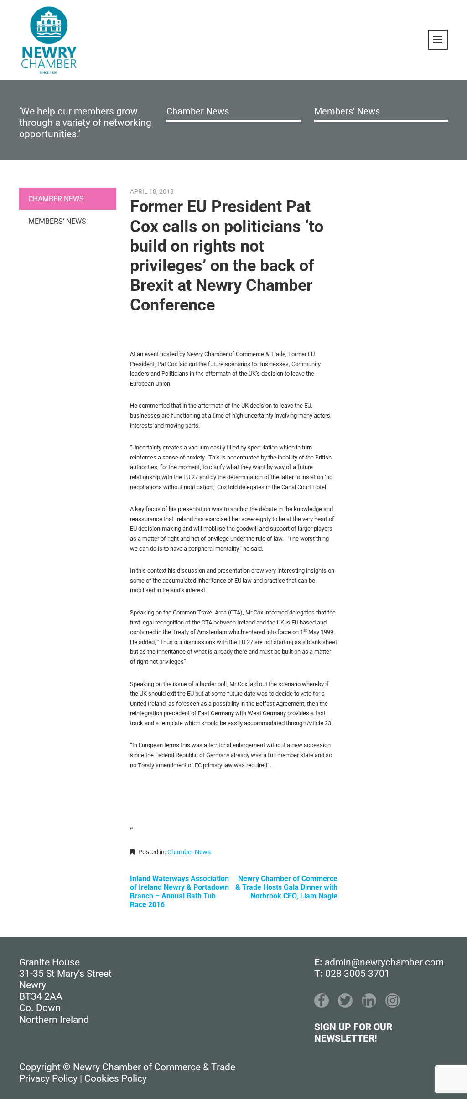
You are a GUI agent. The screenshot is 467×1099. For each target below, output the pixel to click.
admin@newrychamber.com (384, 962)
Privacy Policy (48, 1078)
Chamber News (197, 111)
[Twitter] (345, 1000)
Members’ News (347, 111)
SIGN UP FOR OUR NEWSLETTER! (353, 1033)
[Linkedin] (369, 1000)
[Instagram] (392, 1000)
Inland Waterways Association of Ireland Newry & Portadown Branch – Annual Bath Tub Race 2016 (179, 891)
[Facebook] (321, 1000)
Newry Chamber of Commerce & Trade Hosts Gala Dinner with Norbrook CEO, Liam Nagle (286, 887)
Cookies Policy (115, 1078)
